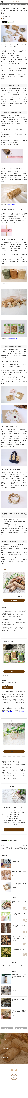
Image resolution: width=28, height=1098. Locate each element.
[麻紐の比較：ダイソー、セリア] (6, 904)
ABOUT (5, 1044)
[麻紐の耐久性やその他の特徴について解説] (6, 928)
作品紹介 (3, 965)
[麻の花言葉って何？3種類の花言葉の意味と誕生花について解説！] (6, 952)
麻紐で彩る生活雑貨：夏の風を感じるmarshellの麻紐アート (19, 976)
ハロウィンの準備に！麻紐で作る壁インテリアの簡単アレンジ (7, 848)
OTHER (4, 1057)
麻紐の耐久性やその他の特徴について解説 (19, 925)
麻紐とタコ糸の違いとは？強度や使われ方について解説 (19, 937)
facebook (20, 1028)
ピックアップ (15, 905)
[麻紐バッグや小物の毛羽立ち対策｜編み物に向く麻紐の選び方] (6, 1014)
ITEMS (4, 1048)
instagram (7, 1028)
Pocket (15, 22)
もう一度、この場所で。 (18, 988)
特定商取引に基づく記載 (19, 1084)
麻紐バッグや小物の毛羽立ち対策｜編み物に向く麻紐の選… (19, 1011)
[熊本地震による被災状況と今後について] (6, 1002)
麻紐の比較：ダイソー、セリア (19, 902)
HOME (4, 1039)
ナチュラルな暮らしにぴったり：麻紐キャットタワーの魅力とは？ (20, 848)
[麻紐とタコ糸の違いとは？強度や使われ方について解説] (6, 940)
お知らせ (4, 18)
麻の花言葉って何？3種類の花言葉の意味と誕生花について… (19, 949)
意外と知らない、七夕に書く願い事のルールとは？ (19, 913)
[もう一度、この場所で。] (6, 990)
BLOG (4, 1053)
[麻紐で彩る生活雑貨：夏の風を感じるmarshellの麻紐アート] (6, 979)
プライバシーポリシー (9, 1084)
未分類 (20, 965)
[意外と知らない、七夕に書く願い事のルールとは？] (6, 916)
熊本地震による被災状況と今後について (19, 999)
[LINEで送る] (10, 22)
